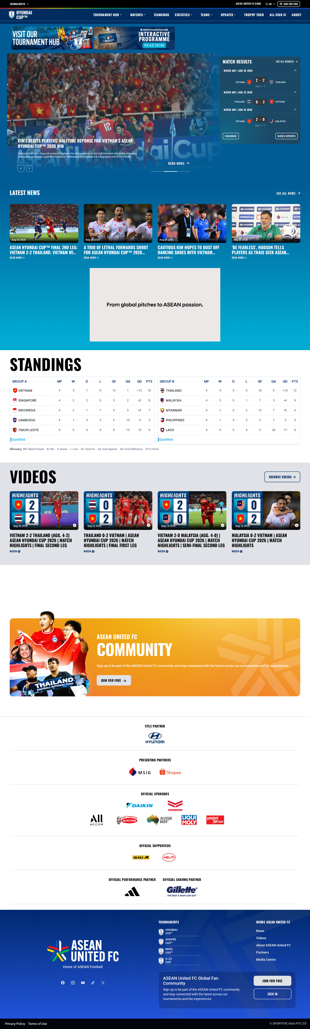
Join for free (111, 680)
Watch (13, 551)
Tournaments (17, 4)
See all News (285, 193)
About (296, 15)
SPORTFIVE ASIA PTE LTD (289, 1023)
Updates (227, 15)
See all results (285, 61)
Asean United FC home (248, 3)
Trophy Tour (254, 15)
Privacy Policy (15, 1024)
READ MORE (176, 163)
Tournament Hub (106, 15)
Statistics (182, 15)
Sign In (272, 994)
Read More (16, 257)
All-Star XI (278, 15)
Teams (205, 15)
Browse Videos (280, 477)
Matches (136, 15)
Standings (161, 15)
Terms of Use (37, 1024)
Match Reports (286, 136)
